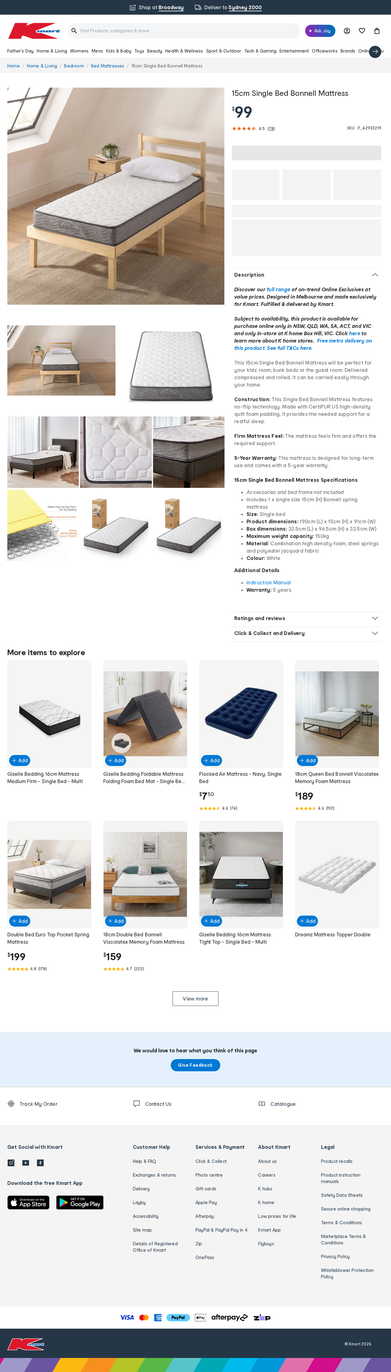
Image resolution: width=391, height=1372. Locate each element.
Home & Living (52, 50)
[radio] (116, 196)
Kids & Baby (118, 50)
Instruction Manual (269, 582)
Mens (97, 50)
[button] (377, 31)
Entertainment (294, 50)
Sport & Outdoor (223, 50)
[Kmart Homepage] (33, 31)
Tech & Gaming (260, 50)
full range (278, 289)
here (354, 333)
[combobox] (184, 30)
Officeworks (325, 50)
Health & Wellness (184, 50)
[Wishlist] (362, 31)
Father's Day (20, 50)
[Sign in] (347, 31)
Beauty (154, 50)
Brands (348, 50)
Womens (79, 50)
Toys (139, 50)
